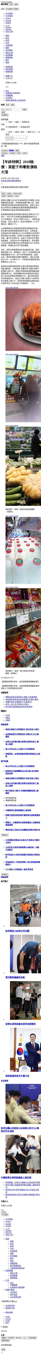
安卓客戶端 (10, 1306)
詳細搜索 (5, 115)
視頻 (7, 62)
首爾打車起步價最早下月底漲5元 (18, 702)
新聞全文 (25, 122)
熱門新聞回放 (15, 1266)
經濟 (7, 40)
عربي (7, 1229)
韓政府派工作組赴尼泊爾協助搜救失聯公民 (22, 830)
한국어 (8, 1222)
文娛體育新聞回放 (17, 1268)
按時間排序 (12, 127)
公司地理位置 (15, 1297)
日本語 (8, 1226)
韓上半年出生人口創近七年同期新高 (20, 749)
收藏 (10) (9, 76)
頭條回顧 (9, 67)
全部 (10, 122)
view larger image (11, 287)
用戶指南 (13, 1295)
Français (8, 1233)
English (8, 1224)
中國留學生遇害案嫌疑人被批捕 (18, 810)
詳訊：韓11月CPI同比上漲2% (17, 704)
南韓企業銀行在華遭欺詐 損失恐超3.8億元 (22, 729)
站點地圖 (9, 1312)
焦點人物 (9, 53)
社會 (7, 43)
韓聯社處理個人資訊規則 (15, 100)
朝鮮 (7, 48)
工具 (7, 1280)
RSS (7, 91)
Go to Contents (6, 2)
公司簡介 (9, 98)
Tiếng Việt (9, 1235)
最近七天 (31, 132)
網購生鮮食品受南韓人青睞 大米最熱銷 (21, 697)
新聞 (7, 1239)
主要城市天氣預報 (12, 93)
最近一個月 (19, 132)
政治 (7, 38)
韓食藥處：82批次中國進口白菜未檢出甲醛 (22, 1182)
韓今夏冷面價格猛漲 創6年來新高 (18, 707)
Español (8, 1231)
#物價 (7, 720)
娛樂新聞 (9, 72)
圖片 (7, 60)
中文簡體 (5, 1215)
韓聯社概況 (10, 1290)
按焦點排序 (25, 127)
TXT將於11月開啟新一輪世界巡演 (19, 869)
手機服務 (9, 95)
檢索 (3, 112)
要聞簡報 (9, 58)
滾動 (7, 36)
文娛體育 (9, 45)
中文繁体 (9, 1219)
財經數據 (9, 55)
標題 (17, 122)
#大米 (7, 715)
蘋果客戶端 (10, 1308)
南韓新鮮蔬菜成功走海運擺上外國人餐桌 (21, 699)
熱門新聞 (9, 69)
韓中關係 (9, 50)
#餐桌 (7, 718)
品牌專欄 (9, 1271)
